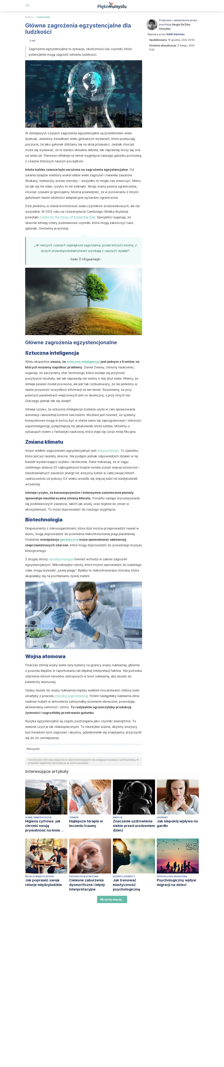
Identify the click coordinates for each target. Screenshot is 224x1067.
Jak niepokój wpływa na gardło (177, 823)
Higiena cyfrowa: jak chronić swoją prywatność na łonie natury (42, 826)
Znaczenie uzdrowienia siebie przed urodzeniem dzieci (134, 825)
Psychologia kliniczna (83, 876)
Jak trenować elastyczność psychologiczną (126, 884)
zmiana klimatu (108, 450)
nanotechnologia (61, 559)
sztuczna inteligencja (83, 361)
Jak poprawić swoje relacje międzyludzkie (43, 882)
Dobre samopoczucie (38, 817)
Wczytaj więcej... (112, 899)
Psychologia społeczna (172, 876)
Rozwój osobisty (124, 876)
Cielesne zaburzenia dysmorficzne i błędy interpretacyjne (87, 884)
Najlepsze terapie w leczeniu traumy (86, 823)
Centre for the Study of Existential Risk (67, 217)
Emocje (117, 817)
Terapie (74, 817)
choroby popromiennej (71, 696)
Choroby (162, 817)
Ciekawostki (43, 17)
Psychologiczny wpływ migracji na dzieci (176, 882)
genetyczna (69, 539)
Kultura (29, 17)
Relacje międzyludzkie (39, 876)
